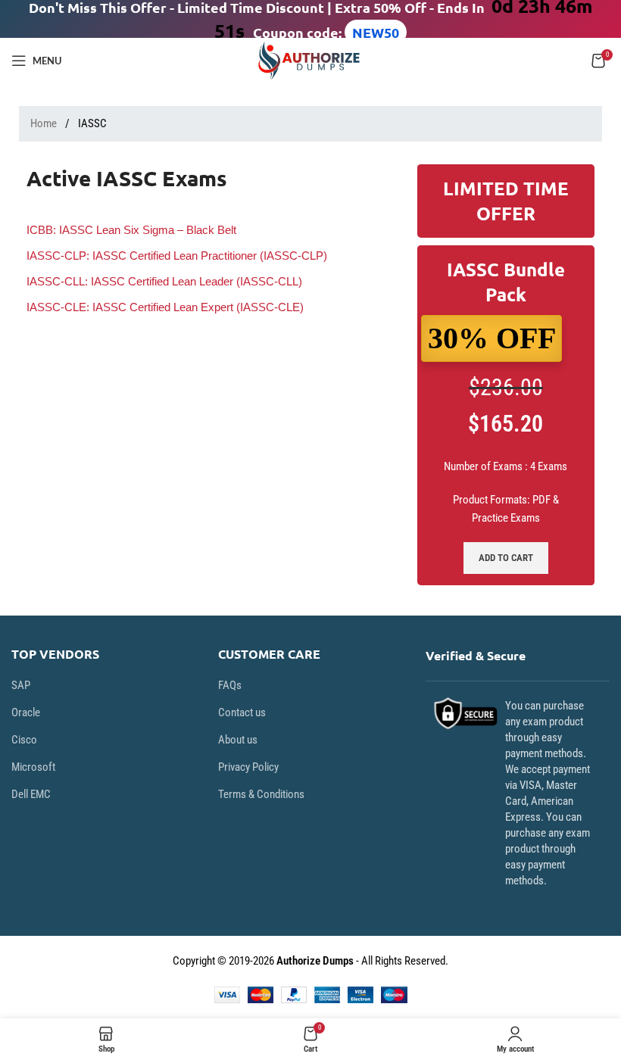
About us (237, 740)
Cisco (24, 740)
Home (44, 123)
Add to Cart (506, 557)
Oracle (25, 712)
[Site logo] (310, 60)
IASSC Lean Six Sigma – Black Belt (131, 229)
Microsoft (33, 767)
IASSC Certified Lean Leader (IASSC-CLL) (164, 281)
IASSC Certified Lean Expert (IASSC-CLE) (165, 307)
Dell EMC (31, 794)
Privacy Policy (248, 767)
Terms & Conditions (261, 794)
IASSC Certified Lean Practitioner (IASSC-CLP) (177, 255)
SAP (20, 685)
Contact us (242, 712)
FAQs (230, 685)
